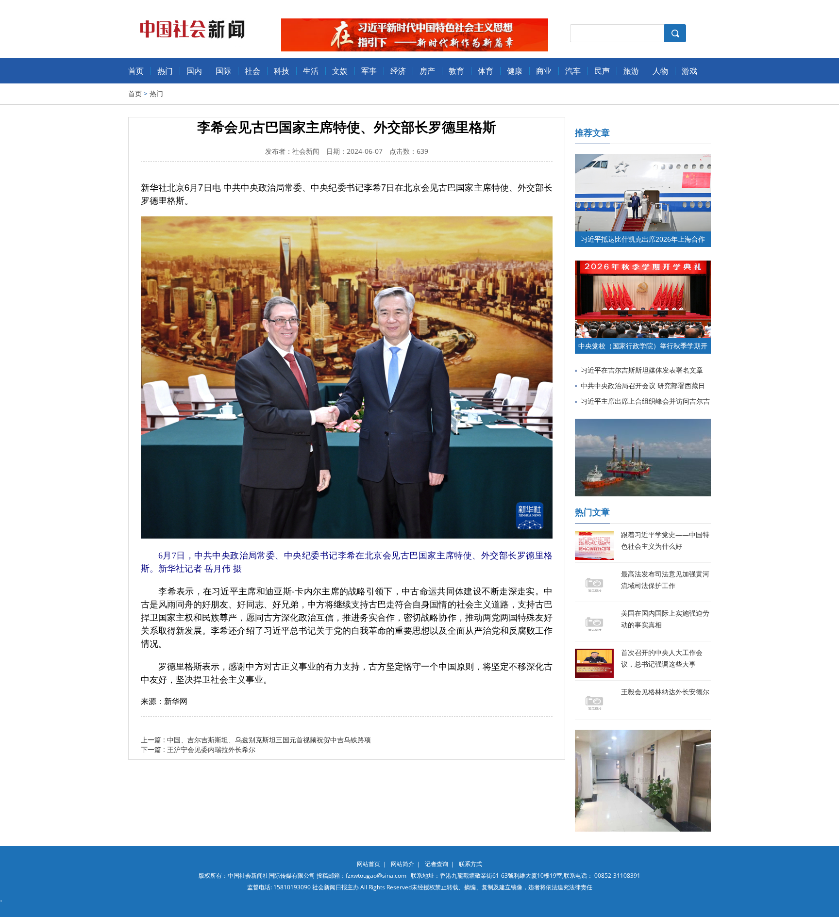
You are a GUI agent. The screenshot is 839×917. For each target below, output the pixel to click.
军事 (369, 71)
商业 (544, 71)
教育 (456, 71)
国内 (194, 71)
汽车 (573, 71)
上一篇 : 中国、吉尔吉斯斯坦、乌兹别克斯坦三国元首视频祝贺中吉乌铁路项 (256, 739)
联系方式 (470, 864)
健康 (514, 71)
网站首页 (368, 864)
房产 (427, 71)
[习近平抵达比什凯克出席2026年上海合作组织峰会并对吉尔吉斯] (643, 158)
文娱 (340, 71)
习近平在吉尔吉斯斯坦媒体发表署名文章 (642, 370)
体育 (485, 71)
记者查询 (436, 864)
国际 (223, 71)
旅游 (631, 71)
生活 (311, 71)
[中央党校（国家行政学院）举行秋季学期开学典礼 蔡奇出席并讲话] (643, 265)
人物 (660, 71)
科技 (281, 71)
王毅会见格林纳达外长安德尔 (665, 691)
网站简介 (402, 864)
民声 (602, 71)
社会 (252, 71)
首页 (136, 71)
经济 (398, 71)
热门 (165, 71)
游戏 (689, 71)
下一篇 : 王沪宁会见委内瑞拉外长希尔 (198, 749)
